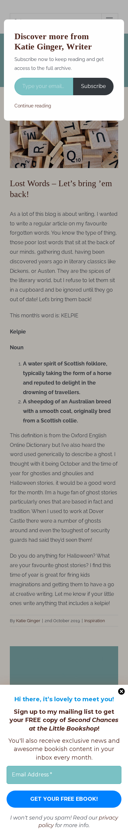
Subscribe (93, 86)
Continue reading (32, 105)
